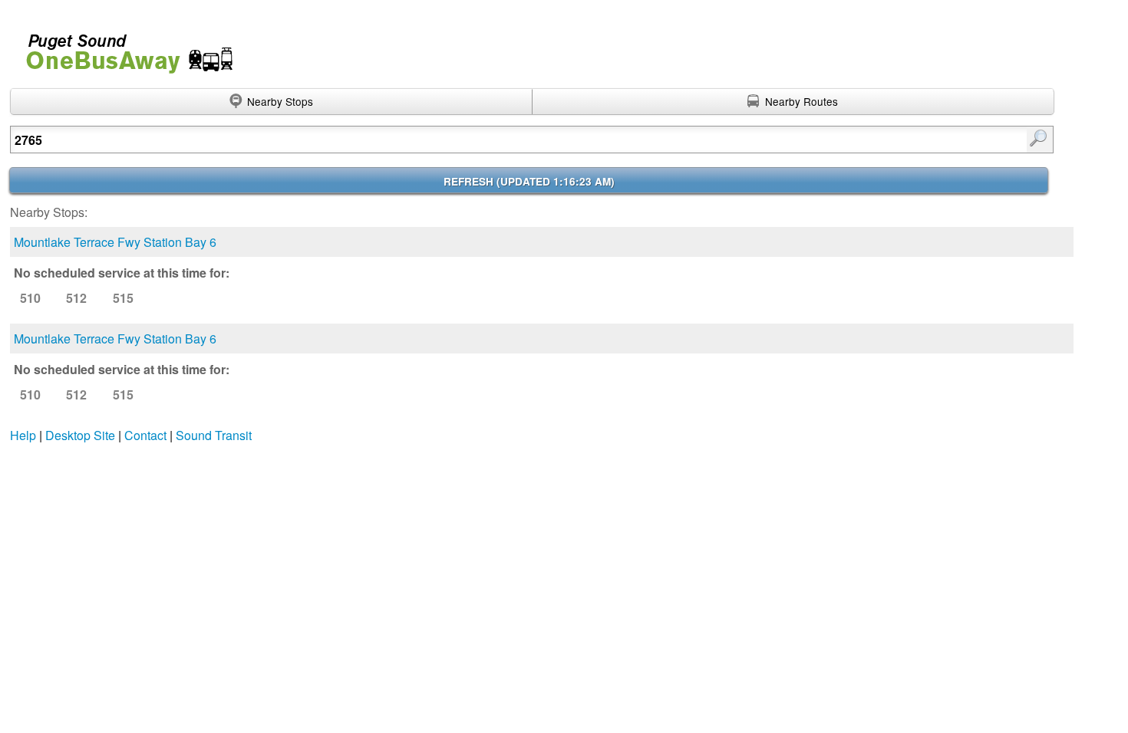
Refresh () (529, 181)
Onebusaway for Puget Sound (123, 47)
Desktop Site (80, 435)
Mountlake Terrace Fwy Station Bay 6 (115, 242)
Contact (145, 435)
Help (23, 435)
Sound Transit (214, 435)
